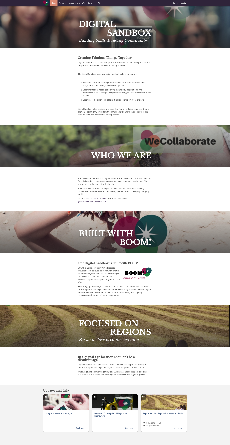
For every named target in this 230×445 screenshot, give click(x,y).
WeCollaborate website (96, 198)
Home (54, 3)
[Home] (46, 3)
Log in (183, 3)
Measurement (74, 3)
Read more (80, 428)
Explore (91, 3)
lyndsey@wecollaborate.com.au (92, 201)
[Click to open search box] (99, 3)
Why (83, 3)
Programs (62, 3)
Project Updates (152, 425)
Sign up (175, 3)
